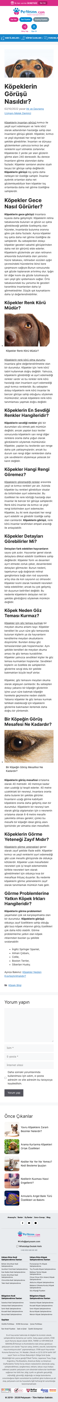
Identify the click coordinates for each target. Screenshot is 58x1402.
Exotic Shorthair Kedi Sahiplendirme (9, 1276)
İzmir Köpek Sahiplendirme (40, 1308)
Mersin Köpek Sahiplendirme (41, 1314)
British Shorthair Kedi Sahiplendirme (9, 1265)
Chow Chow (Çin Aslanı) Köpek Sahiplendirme (42, 1278)
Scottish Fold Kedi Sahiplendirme (14, 1269)
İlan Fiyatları (25, 19)
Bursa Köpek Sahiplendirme (40, 1311)
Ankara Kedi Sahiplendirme (12, 1306)
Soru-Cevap (39, 1217)
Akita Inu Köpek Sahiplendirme (42, 1282)
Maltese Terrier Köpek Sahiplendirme (38, 1273)
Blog (48, 1217)
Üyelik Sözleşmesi (35, 1329)
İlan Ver (43, 3)
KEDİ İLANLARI (12, 38)
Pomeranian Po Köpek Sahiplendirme (38, 1265)
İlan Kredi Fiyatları (8, 1329)
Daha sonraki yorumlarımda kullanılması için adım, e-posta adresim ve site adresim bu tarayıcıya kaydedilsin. (30, 1078)
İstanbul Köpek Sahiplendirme (41, 1303)
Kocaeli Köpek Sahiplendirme (41, 1306)
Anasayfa (12, 1217)
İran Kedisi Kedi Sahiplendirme (13, 1272)
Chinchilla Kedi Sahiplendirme (13, 1280)
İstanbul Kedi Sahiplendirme (12, 1303)
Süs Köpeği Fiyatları (37, 1290)
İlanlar (20, 1217)
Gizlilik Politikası (7, 1324)
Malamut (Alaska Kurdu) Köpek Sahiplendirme (42, 1286)
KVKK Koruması (22, 1324)
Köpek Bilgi (14, 985)
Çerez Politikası (36, 1324)
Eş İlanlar (28, 1217)
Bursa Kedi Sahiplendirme (11, 1314)
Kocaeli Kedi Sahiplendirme (12, 1311)
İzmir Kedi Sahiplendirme (11, 1308)
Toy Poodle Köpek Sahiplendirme (43, 1269)
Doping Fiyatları (41, 19)
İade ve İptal (21, 1329)
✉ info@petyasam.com (29, 1241)
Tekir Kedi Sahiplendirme (11, 1283)
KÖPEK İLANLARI (34, 38)
